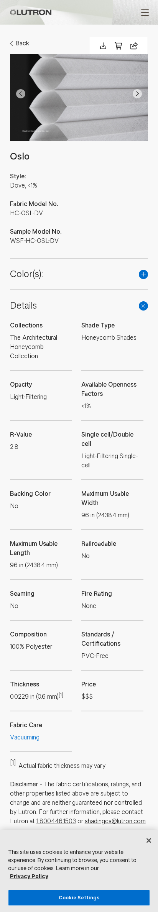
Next (137, 93)
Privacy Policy (29, 876)
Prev (20, 93)
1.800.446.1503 (56, 821)
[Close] (148, 840)
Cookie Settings (79, 897)
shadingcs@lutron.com (115, 821)
